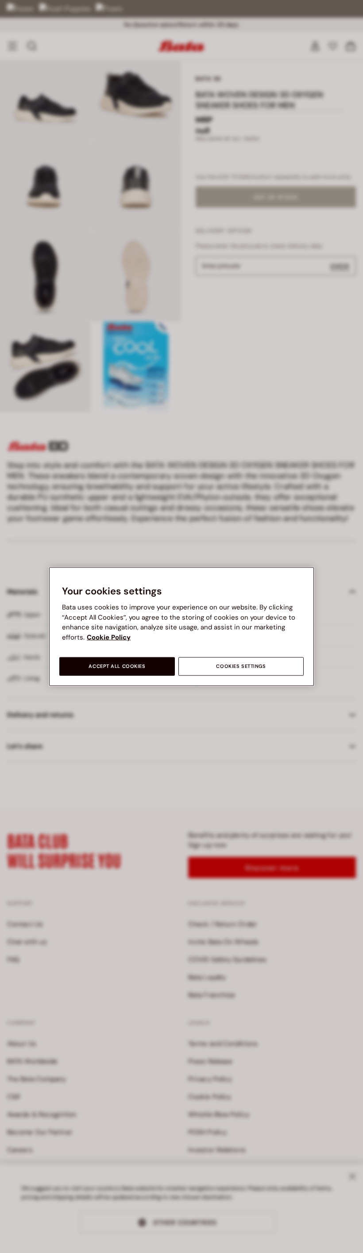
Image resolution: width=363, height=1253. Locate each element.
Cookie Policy (109, 636)
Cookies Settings (241, 666)
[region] (181, 626)
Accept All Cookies (117, 666)
